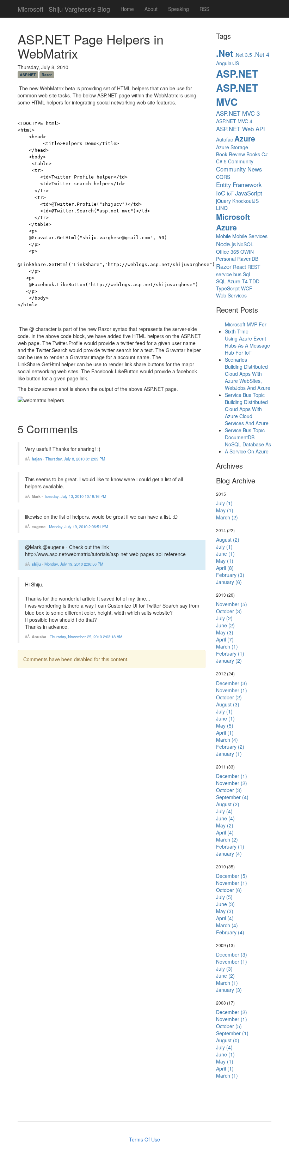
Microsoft (30, 7)
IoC (220, 193)
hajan (37, 459)
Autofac (224, 139)
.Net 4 (261, 54)
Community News (239, 169)
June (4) (225, 818)
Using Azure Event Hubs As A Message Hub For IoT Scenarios (247, 349)
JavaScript (248, 193)
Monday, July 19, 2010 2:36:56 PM (73, 564)
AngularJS (227, 63)
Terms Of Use (144, 1139)
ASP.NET (28, 74)
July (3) (224, 968)
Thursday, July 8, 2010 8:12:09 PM (75, 459)
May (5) (224, 725)
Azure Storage (232, 147)
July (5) (224, 896)
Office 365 (227, 251)
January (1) (229, 753)
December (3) (231, 683)
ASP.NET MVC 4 (234, 121)
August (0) (227, 1040)
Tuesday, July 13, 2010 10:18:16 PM (75, 496)
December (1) (231, 775)
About (151, 8)
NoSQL (245, 244)
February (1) (230, 653)
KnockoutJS (245, 200)
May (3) (224, 632)
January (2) (229, 660)
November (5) (231, 604)
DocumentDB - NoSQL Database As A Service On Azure (248, 444)
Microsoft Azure (233, 222)
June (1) (225, 553)
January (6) (229, 581)
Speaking (178, 8)
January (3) (229, 989)
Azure (244, 138)
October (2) (229, 697)
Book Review (230, 154)
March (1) (227, 646)
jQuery (223, 200)
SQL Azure (228, 281)
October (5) (229, 1026)
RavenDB (247, 258)
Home (127, 8)
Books (253, 154)
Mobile (223, 236)
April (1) (225, 732)
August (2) (227, 539)
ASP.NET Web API (240, 129)
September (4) (232, 797)
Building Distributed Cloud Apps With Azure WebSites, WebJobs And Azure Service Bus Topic (247, 380)
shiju (36, 564)
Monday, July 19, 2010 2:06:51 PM (78, 526)
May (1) (224, 510)
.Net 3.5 (243, 54)
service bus (228, 274)
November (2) (231, 783)
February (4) (230, 932)
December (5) (231, 875)
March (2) (227, 517)
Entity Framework (239, 184)
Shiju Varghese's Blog (79, 7)
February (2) (230, 746)
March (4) (227, 739)
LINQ (222, 207)
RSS (204, 8)
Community (240, 161)
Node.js (226, 244)
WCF (246, 288)
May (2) (224, 825)
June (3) (225, 904)
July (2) (224, 618)
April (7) (225, 639)
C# (265, 154)
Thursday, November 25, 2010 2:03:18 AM (86, 636)
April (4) (225, 832)
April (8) (225, 567)
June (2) (225, 625)
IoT (230, 193)
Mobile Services (250, 236)
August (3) (227, 704)
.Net (224, 53)
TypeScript (228, 288)
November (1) (231, 690)
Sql (246, 274)
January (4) (229, 853)
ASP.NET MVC (237, 95)
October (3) (229, 611)
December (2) (231, 1012)
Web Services (231, 295)
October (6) (229, 889)
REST (253, 266)
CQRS (223, 176)
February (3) (230, 574)
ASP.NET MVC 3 (238, 113)
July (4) (224, 811)
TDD (254, 281)
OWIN (247, 251)
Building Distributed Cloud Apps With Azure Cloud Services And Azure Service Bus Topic (247, 416)
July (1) (224, 503)
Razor (47, 74)
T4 (245, 281)
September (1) (232, 1033)
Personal (226, 258)
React (239, 266)
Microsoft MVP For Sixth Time (245, 328)
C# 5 (221, 161)
